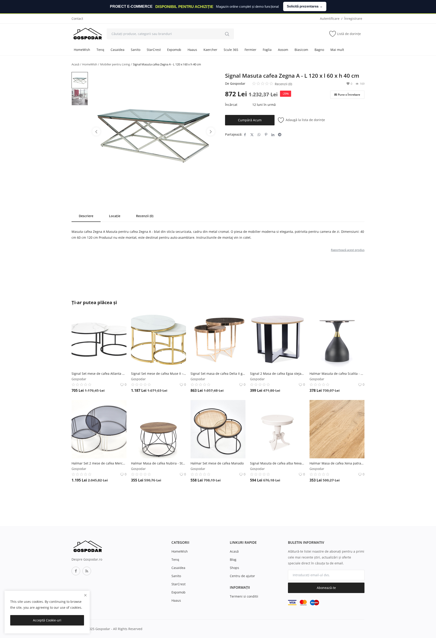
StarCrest (154, 49)
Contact (77, 18)
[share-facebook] (245, 134)
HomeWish (82, 49)
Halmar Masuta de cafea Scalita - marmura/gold (337, 373)
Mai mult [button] (337, 49)
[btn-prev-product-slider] (96, 131)
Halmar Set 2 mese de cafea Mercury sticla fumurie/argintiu (99, 463)
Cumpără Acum (250, 120)
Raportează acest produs (347, 250)
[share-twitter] (252, 134)
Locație (114, 216)
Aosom (283, 49)
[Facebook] (76, 571)
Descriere (86, 216)
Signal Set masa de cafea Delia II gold (218, 373)
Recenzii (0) (144, 216)
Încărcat (231, 104)
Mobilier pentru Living (115, 64)
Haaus (192, 49)
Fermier (250, 49)
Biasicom (301, 49)
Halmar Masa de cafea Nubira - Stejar (158, 463)
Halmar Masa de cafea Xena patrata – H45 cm (337, 463)
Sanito (135, 49)
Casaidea (117, 49)
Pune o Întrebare (349, 95)
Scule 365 (231, 49)
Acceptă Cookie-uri (47, 620)
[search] (227, 34)
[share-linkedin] (272, 134)
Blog (233, 559)
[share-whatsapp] (259, 134)
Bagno (319, 49)
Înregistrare (353, 18)
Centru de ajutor (242, 576)
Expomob (174, 49)
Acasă (75, 64)
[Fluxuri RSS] (86, 571)
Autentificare (329, 18)
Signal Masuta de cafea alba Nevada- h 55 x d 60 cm (277, 463)
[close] (85, 595)
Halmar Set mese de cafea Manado (217, 463)
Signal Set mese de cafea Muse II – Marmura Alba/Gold (158, 373)
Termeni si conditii (244, 596)
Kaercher (210, 49)
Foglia (267, 49)
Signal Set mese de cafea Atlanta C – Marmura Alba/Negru (99, 373)
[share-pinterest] (266, 134)
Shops (234, 568)
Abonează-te (326, 588)
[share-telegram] (279, 134)
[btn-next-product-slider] (211, 131)
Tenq (100, 49)
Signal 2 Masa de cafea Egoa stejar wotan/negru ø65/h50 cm (277, 373)
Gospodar (237, 83)
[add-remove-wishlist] (119, 317)
